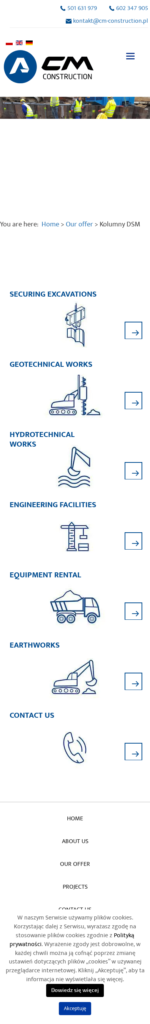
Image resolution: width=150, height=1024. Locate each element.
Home (50, 224)
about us (75, 841)
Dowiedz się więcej (75, 990)
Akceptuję (75, 1008)
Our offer (75, 864)
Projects (75, 887)
